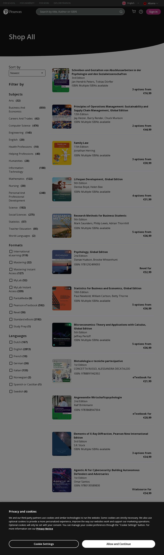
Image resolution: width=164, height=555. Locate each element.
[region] (82, 528)
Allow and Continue (119, 544)
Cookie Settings (44, 544)
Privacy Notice (44, 528)
